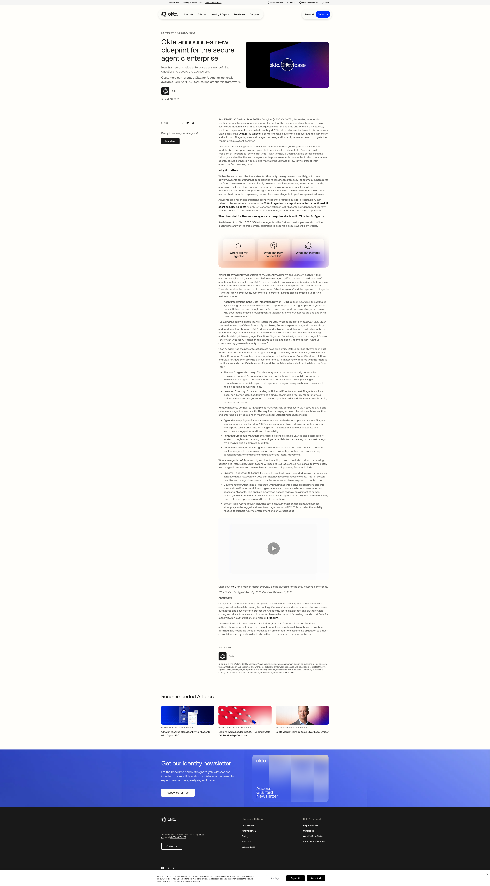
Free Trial (246, 841)
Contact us (323, 14)
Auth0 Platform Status (313, 841)
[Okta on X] (168, 868)
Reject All (295, 878)
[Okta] (169, 14)
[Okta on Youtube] (162, 868)
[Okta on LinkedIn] (174, 868)
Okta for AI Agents (250, 133)
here (233, 586)
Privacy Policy (187, 881)
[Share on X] (193, 123)
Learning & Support (220, 14)
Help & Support (310, 825)
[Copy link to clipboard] (182, 123)
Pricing (245, 836)
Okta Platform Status (313, 836)
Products (188, 14)
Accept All (316, 878)
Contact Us (308, 831)
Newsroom (167, 32)
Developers (239, 14)
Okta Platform (248, 825)
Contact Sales (248, 847)
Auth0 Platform (249, 831)
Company (254, 14)
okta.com (272, 617)
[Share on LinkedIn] (188, 123)
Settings (275, 878)
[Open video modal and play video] (287, 65)
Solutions (202, 14)
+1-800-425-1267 (178, 837)
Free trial (309, 14)
